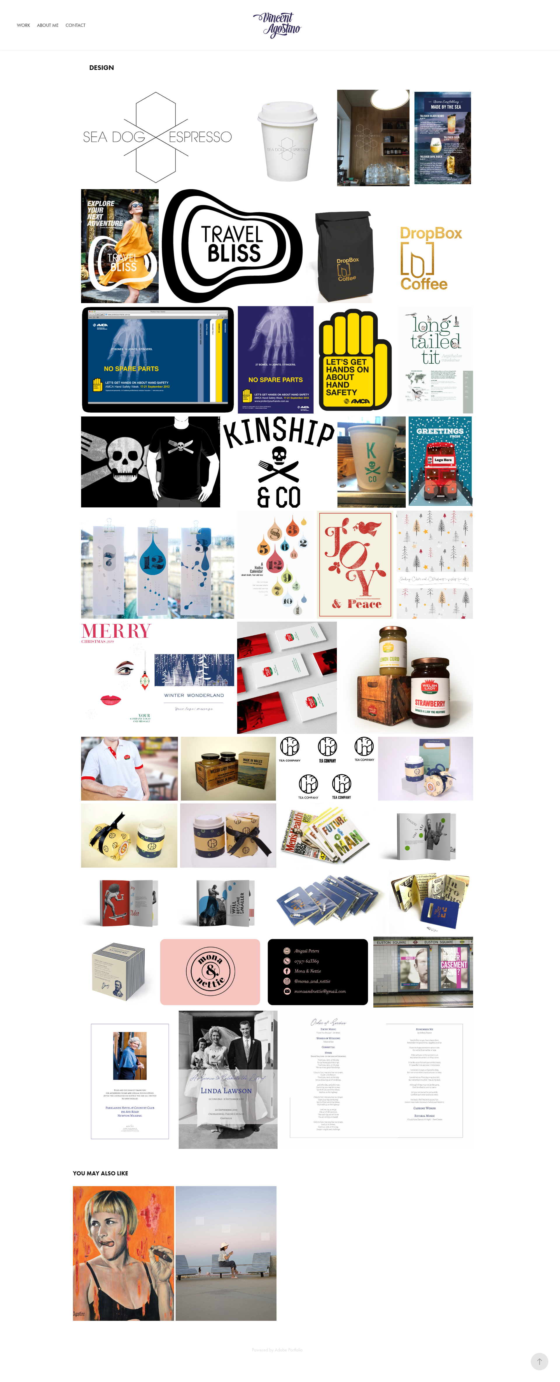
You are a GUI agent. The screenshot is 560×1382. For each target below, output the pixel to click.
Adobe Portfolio (288, 1350)
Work (23, 25)
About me (48, 25)
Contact (75, 25)
